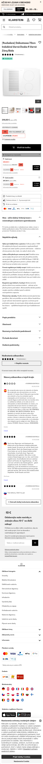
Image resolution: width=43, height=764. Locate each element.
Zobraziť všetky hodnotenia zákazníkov (24, 502)
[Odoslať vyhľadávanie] (4, 27)
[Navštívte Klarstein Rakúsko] (8, 689)
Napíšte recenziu (22, 363)
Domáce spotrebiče (7, 34)
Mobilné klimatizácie (9, 580)
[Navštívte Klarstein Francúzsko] (17, 689)
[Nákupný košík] (39, 20)
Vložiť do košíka (23, 147)
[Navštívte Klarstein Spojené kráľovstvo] (32, 689)
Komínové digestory (8, 593)
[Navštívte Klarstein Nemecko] (3, 689)
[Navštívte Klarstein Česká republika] (3, 694)
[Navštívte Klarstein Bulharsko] (27, 694)
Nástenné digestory (8, 615)
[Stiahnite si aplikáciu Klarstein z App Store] (9, 714)
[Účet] (28, 20)
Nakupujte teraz (20, 9)
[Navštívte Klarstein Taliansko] (22, 689)
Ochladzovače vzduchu (9, 610)
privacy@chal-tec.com (11, 556)
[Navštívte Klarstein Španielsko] (27, 689)
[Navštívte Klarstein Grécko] (22, 700)
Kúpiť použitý (9, 177)
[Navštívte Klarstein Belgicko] (3, 700)
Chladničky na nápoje (9, 606)
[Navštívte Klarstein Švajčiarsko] (12, 689)
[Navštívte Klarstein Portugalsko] (12, 700)
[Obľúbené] (33, 20)
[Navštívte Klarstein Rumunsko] (22, 694)
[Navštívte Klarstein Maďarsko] (8, 694)
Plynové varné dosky (9, 623)
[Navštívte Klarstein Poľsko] (12, 694)
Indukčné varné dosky (35, 34)
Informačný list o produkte (9, 123)
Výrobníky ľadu (7, 602)
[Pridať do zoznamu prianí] (39, 42)
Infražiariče (6, 597)
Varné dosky (20, 34)
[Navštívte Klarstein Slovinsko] (17, 700)
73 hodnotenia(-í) (19, 54)
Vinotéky (5, 576)
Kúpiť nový (8, 159)
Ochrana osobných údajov (12, 549)
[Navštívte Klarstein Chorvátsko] (17, 694)
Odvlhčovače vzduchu (9, 584)
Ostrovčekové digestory (10, 589)
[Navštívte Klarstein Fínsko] (32, 694)
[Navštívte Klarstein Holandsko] (8, 700)
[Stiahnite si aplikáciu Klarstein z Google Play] (24, 714)
